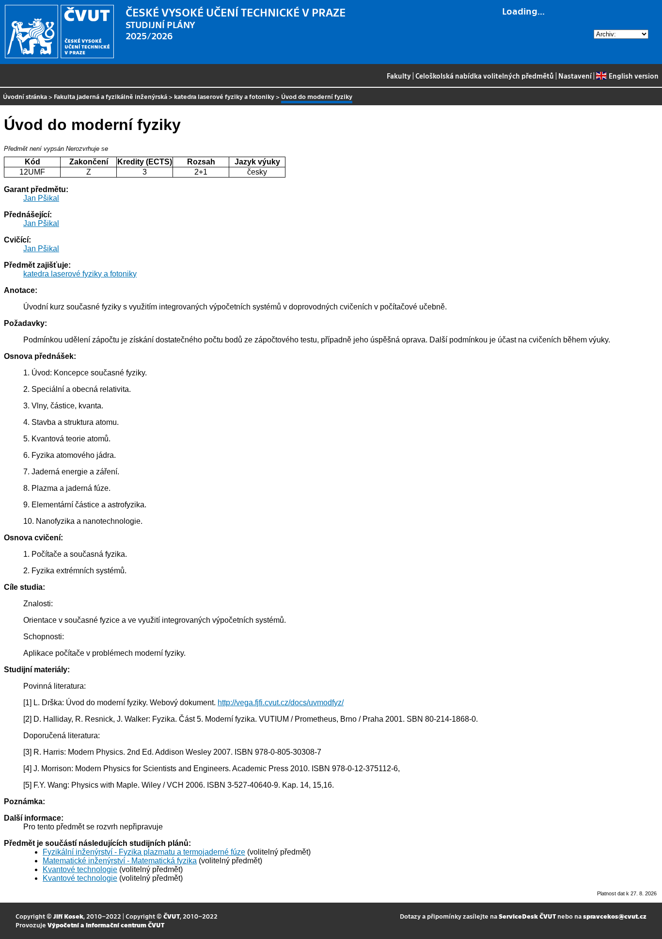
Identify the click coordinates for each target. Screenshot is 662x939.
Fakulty (399, 75)
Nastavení (575, 75)
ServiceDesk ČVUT (527, 916)
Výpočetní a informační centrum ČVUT (105, 924)
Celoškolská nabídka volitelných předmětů (484, 75)
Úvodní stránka (25, 96)
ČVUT (171, 916)
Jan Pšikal (41, 198)
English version (633, 75)
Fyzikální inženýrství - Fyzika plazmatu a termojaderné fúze (144, 852)
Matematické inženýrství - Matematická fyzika (120, 861)
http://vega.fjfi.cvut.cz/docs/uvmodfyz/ (281, 702)
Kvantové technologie (80, 869)
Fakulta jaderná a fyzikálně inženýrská (110, 96)
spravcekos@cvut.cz (614, 916)
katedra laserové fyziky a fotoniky (224, 96)
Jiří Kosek (68, 916)
